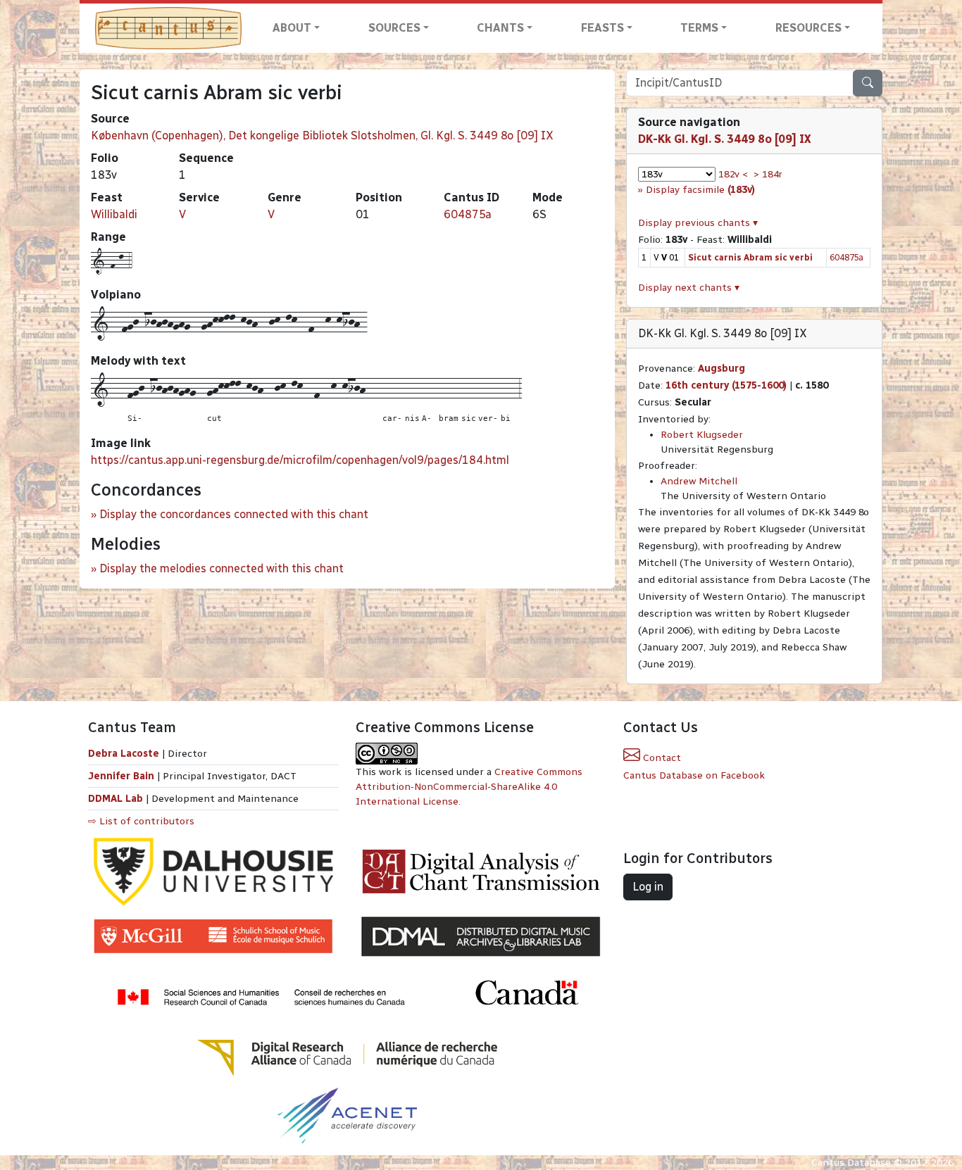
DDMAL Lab (115, 799)
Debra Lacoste (123, 754)
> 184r (768, 174)
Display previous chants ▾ (698, 223)
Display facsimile (700, 190)
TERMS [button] (699, 27)
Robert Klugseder (702, 435)
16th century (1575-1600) (726, 385)
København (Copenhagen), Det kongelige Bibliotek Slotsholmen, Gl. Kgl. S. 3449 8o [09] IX (322, 135)
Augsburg (721, 369)
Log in (647, 886)
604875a (468, 214)
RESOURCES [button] (808, 27)
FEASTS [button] (602, 27)
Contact (660, 758)
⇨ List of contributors (141, 821)
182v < (733, 174)
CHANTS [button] (500, 27)
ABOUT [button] (292, 27)
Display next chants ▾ (688, 288)
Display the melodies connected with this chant (221, 568)
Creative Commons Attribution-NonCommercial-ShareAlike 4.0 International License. (469, 786)
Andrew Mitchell (699, 481)
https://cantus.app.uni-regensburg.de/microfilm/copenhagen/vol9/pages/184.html (300, 460)
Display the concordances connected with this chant (233, 514)
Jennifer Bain (122, 776)
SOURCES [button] (394, 27)
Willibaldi (114, 214)
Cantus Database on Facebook (694, 775)
